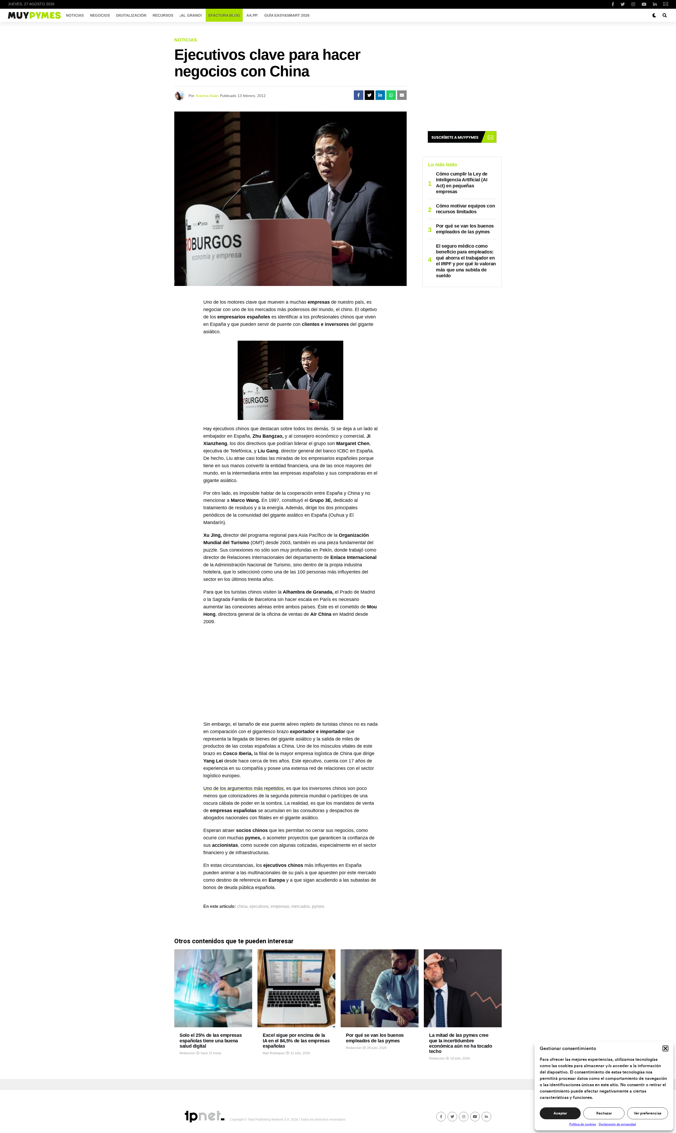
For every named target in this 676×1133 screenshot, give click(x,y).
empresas (280, 906)
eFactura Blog (224, 15)
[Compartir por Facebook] (358, 95)
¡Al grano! (191, 15)
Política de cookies (582, 1124)
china (242, 906)
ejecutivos (259, 906)
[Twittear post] (369, 95)
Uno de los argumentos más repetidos (243, 788)
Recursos (163, 15)
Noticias (75, 15)
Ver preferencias (647, 1113)
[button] (665, 1048)
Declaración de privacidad (617, 1124)
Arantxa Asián (207, 96)
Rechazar (604, 1113)
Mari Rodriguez (274, 1053)
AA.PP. (252, 15)
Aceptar (560, 1113)
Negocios (100, 15)
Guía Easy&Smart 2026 (286, 15)
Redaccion (187, 1053)
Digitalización (131, 15)
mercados (300, 906)
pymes (318, 906)
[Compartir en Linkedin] (380, 95)
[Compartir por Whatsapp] (391, 95)
